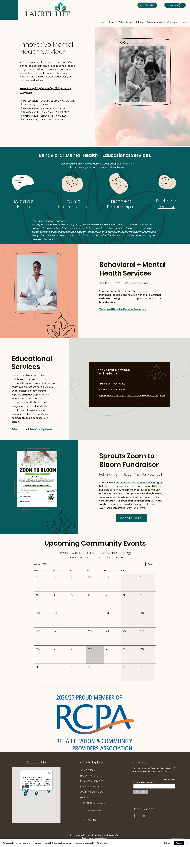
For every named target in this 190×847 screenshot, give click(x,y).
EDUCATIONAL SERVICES (92, 775)
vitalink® (89, 835)
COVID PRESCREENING (91, 792)
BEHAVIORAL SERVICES (91, 781)
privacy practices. (99, 838)
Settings (167, 843)
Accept (179, 843)
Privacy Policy (102, 843)
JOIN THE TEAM (87, 770)
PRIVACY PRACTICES (90, 786)
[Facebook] (134, 815)
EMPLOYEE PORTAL (89, 797)
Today (150, 564)
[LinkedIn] (143, 815)
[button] (112, 22)
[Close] (186, 843)
